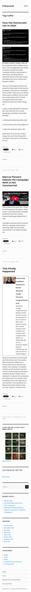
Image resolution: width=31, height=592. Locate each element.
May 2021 (7, 532)
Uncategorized (17, 417)
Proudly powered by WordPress (18, 589)
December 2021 (9, 528)
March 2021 (8, 537)
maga (4, 418)
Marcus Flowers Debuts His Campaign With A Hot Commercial (15, 181)
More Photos (6, 461)
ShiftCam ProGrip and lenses (13, 507)
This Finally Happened (9, 270)
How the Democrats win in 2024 (14, 24)
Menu (26, 6)
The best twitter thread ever (13, 503)
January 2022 (8, 525)
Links (4, 576)
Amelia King (8, 501)
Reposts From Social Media (11, 580)
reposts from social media (13, 562)
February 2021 (8, 539)
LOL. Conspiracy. (9, 505)
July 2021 (7, 530)
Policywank (8, 6)
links (6, 557)
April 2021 (7, 534)
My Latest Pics (7, 584)
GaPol (17, 170)
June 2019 (7, 541)
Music (6, 559)
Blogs (12, 170)
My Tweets (6, 477)
